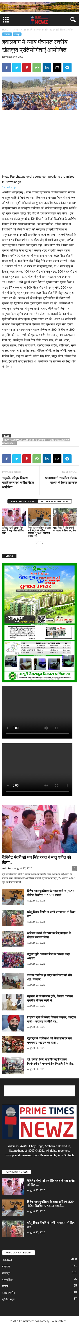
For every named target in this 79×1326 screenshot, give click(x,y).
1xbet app (9, 187)
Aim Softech (59, 1320)
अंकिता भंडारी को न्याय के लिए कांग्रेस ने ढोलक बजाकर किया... (49, 935)
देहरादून (17, 34)
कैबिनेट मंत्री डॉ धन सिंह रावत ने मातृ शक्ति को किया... (36, 859)
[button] (72, 20)
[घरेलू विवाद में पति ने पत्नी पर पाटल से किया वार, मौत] (65, 517)
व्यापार (5, 1286)
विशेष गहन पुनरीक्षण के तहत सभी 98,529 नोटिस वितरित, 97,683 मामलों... (50, 893)
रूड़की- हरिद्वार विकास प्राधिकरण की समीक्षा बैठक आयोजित (18, 482)
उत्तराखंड (16, 29)
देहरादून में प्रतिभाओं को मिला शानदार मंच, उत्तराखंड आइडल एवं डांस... (50, 1040)
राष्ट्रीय (6, 1266)
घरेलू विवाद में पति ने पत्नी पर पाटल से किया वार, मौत (64, 529)
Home (5, 29)
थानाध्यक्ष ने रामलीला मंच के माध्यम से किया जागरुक (61, 480)
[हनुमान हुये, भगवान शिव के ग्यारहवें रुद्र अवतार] (13, 960)
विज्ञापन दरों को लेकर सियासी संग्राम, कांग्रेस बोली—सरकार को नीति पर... (51, 1019)
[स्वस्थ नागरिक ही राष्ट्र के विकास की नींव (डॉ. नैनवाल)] (13, 981)
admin (6, 868)
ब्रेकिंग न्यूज (8, 1299)
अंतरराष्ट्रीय (8, 1292)
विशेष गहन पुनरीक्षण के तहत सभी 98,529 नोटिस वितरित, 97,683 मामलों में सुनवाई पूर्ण (39, 531)
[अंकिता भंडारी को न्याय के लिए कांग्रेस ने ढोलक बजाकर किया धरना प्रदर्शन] (13, 939)
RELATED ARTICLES (22, 501)
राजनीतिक (7, 1279)
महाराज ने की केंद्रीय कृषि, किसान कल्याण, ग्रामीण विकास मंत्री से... (50, 998)
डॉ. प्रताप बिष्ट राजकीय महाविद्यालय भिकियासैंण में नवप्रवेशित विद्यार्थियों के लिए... (51, 1061)
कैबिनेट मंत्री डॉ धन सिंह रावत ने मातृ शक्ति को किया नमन (13, 530)
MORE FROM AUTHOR (54, 501)
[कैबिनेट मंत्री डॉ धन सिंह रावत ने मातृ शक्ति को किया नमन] (14, 517)
